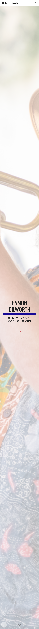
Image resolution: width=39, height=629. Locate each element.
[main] (19, 311)
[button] (2, 3)
